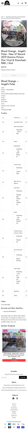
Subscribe (23, 377)
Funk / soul (8, 317)
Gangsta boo (14, 317)
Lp (24, 317)
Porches (20, 319)
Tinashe (8, 321)
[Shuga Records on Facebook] (13, 398)
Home (2, 16)
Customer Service (14, 409)
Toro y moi (13, 321)
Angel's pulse (7, 315)
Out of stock (9, 319)
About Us (14, 404)
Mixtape (3, 319)
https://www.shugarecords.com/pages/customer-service (14, 387)
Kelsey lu (20, 317)
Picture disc (15, 319)
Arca (12, 315)
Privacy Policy (14, 407)
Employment (14, 415)
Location (14, 405)
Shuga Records (18, 421)
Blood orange (17, 315)
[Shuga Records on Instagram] (17, 398)
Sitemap (14, 417)
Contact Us (14, 413)
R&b (4, 321)
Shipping (3, 69)
